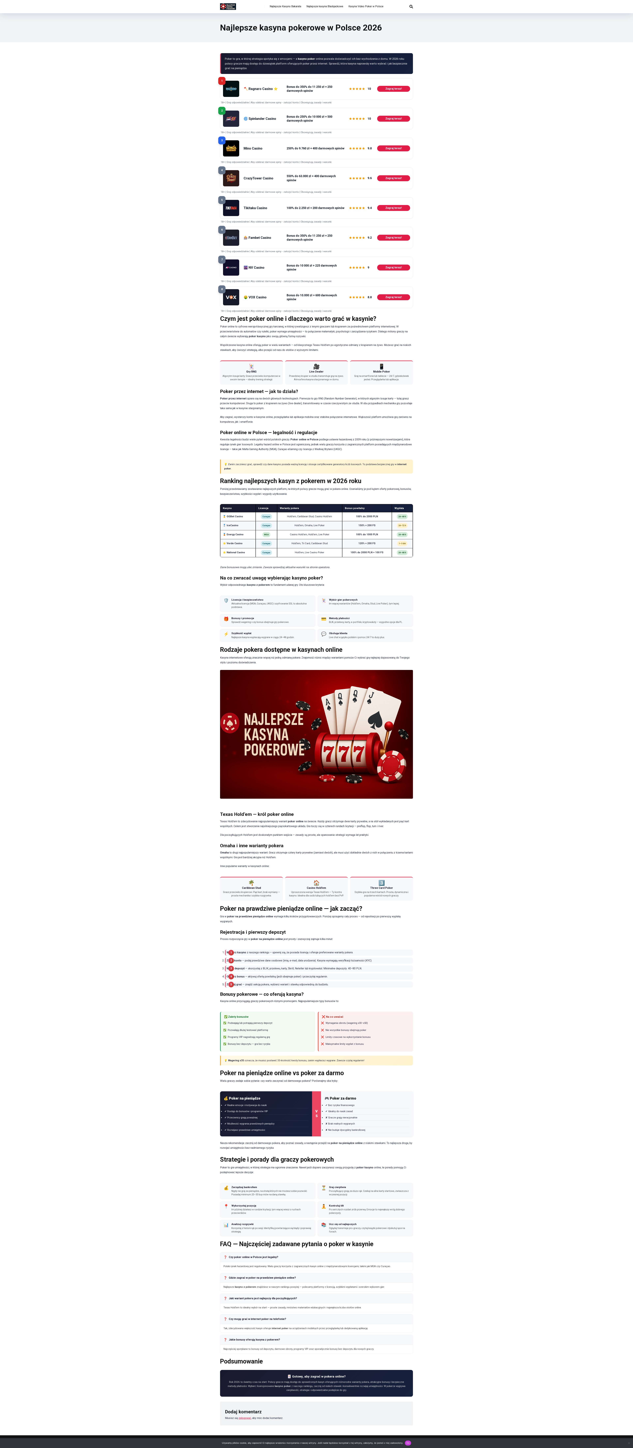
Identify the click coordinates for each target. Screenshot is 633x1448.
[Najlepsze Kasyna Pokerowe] (228, 5)
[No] (629, 1443)
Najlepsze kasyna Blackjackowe (324, 6)
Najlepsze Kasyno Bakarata (285, 6)
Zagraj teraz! (393, 88)
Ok (408, 1443)
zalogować (245, 1418)
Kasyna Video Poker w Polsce (365, 6)
